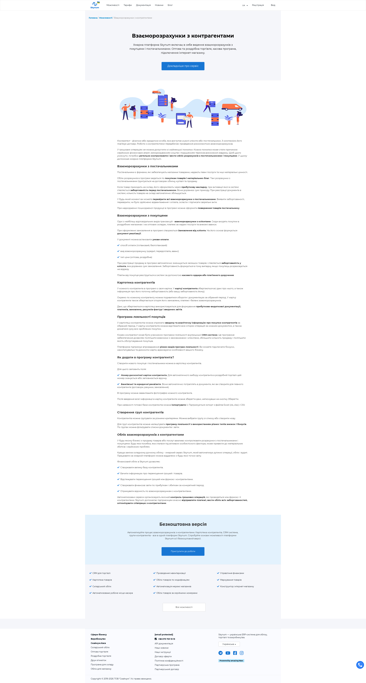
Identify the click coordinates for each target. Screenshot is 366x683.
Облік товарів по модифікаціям (172, 580)
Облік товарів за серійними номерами (176, 593)
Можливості (113, 5)
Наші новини (162, 648)
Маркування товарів (231, 580)
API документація (164, 643)
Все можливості (184, 607)
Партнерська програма (167, 665)
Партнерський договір (167, 669)
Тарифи (128, 5)
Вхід (273, 5)
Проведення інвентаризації (171, 573)
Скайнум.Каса (98, 643)
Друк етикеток (98, 660)
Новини (159, 5)
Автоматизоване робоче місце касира (113, 593)
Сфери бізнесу (99, 634)
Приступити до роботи (183, 551)
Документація (143, 5)
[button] (245, 5)
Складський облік (102, 586)
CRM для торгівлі (102, 573)
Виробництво (98, 639)
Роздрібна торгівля (101, 656)
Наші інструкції (163, 652)
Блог (170, 5)
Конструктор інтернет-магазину (237, 586)
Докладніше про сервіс (183, 66)
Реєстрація (258, 5)
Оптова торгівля (99, 651)
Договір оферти (163, 656)
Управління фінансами (232, 573)
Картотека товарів (102, 580)
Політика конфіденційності (169, 660)
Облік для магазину (101, 669)
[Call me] (360, 665)
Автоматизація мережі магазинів (173, 586)
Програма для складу (102, 664)
